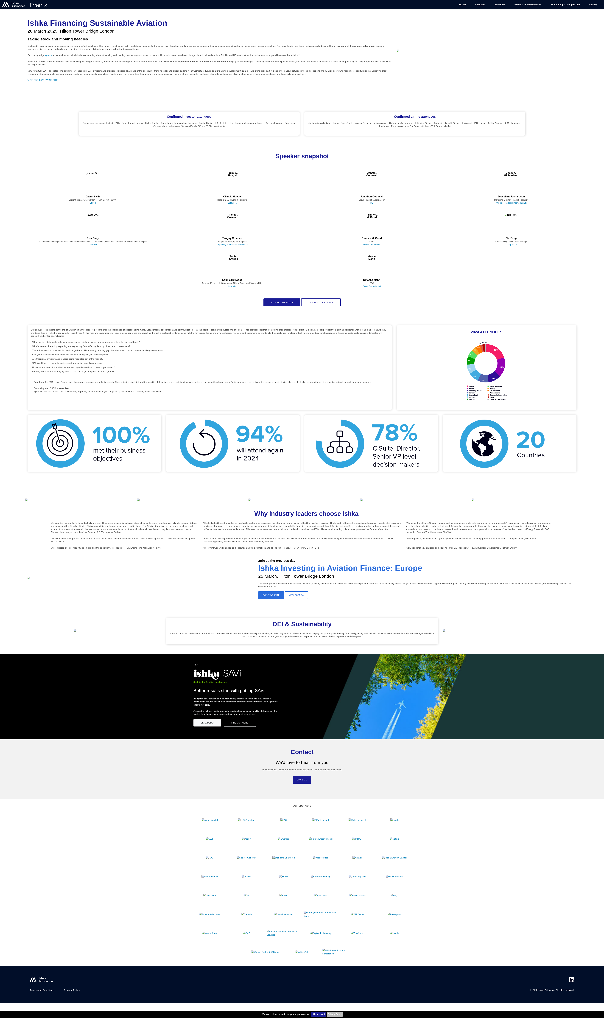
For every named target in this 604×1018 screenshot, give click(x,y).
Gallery (593, 4)
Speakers (480, 4)
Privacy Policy (335, 1014)
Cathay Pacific (511, 245)
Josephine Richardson (511, 196)
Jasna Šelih (93, 196)
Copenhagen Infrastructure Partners (232, 245)
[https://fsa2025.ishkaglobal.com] (24, 5)
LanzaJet (232, 286)
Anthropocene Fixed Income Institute (511, 203)
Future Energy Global (372, 286)
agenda (49, 55)
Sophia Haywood (232, 280)
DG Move (93, 245)
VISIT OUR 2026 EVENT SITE (43, 80)
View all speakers (282, 302)
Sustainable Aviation (371, 245)
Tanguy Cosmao (232, 238)
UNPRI (93, 203)
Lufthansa (232, 203)
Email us (302, 780)
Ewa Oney (93, 238)
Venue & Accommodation (527, 4)
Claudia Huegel (232, 196)
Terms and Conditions (42, 990)
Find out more (239, 723)
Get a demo (207, 723)
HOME (462, 4)
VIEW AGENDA (296, 595)
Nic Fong (511, 238)
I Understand (318, 1014)
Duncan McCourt (372, 238)
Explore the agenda (321, 302)
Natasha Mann (371, 280)
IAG (371, 203)
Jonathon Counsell (371, 196)
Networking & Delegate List (565, 4)
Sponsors (500, 4)
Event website (271, 595)
